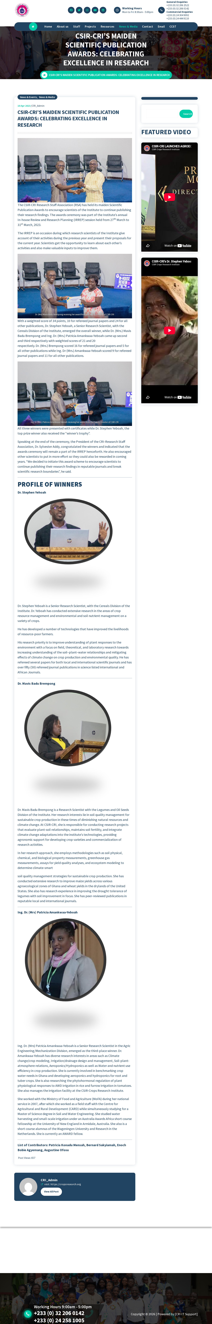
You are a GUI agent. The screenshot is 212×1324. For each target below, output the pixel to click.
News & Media (128, 26)
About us (62, 26)
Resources (107, 26)
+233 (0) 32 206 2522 (177, 5)
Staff (76, 26)
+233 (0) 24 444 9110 (177, 18)
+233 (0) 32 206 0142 (177, 8)
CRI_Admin (49, 1180)
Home (48, 26)
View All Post (51, 1191)
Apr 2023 (24, 105)
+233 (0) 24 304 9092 (177, 15)
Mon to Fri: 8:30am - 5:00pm (137, 12)
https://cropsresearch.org (66, 1184)
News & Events (28, 97)
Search (187, 113)
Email (161, 26)
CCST (172, 26)
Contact (147, 26)
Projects (90, 26)
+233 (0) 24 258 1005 (59, 1320)
